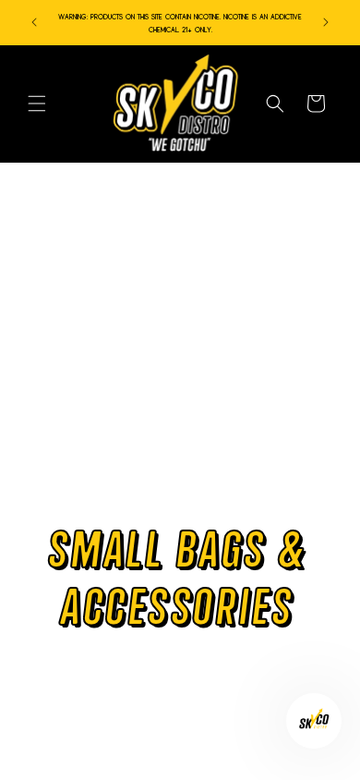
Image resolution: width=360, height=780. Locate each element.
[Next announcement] (326, 22)
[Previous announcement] (34, 22)
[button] (37, 103)
